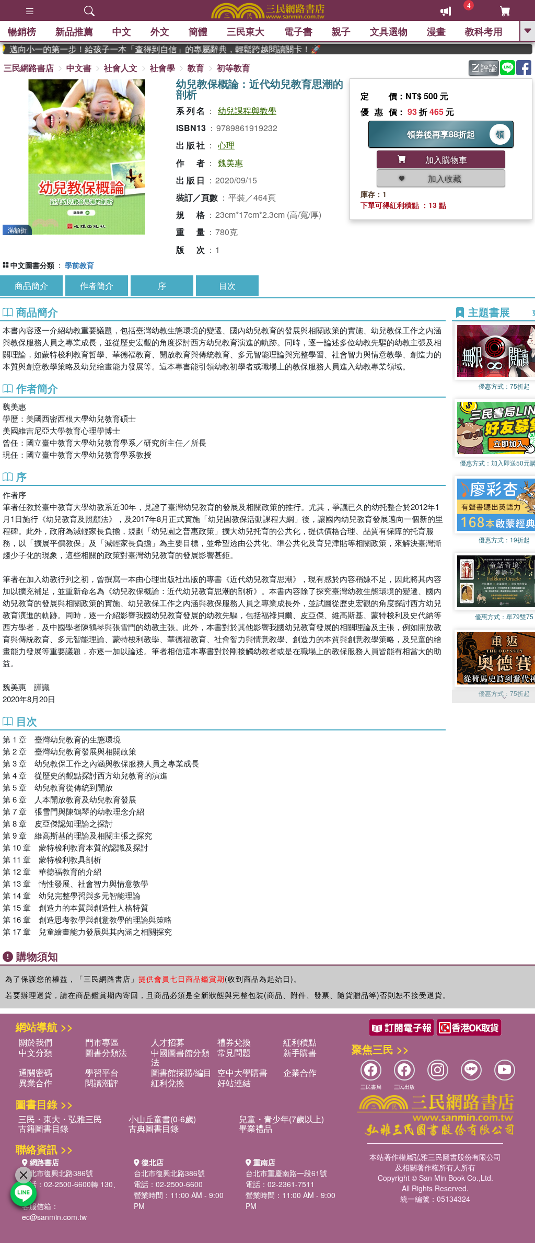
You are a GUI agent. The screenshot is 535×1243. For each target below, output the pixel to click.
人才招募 (167, 1042)
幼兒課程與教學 (247, 110)
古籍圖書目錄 (43, 1128)
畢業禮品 (255, 1128)
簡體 (198, 31)
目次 (227, 286)
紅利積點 (300, 1042)
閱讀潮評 (102, 1083)
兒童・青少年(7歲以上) (281, 1119)
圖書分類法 (106, 1053)
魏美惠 (230, 163)
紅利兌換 (167, 1083)
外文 (159, 31)
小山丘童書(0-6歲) (162, 1119)
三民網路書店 (29, 68)
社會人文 (120, 68)
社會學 (162, 68)
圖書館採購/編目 (181, 1072)
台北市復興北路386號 (57, 1173)
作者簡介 (96, 286)
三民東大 (245, 31)
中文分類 (35, 1053)
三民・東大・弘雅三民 (60, 1119)
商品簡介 (31, 286)
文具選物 (389, 31)
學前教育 (79, 265)
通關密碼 (35, 1072)
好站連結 (234, 1083)
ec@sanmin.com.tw (54, 1217)
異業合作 (35, 1083)
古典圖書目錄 (154, 1128)
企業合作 (300, 1072)
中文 (121, 31)
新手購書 (300, 1053)
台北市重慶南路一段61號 (286, 1173)
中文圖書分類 (32, 265)
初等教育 (233, 68)
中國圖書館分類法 (180, 1057)
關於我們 (35, 1042)
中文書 (78, 68)
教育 (196, 68)
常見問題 (234, 1053)
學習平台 (102, 1072)
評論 (489, 68)
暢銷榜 (22, 31)
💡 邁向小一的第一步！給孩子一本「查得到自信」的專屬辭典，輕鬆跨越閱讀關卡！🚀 (148, 49)
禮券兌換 (234, 1042)
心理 (226, 145)
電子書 (298, 31)
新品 (74, 31)
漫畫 (436, 31)
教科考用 (484, 31)
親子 (341, 31)
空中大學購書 (242, 1072)
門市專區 (102, 1042)
